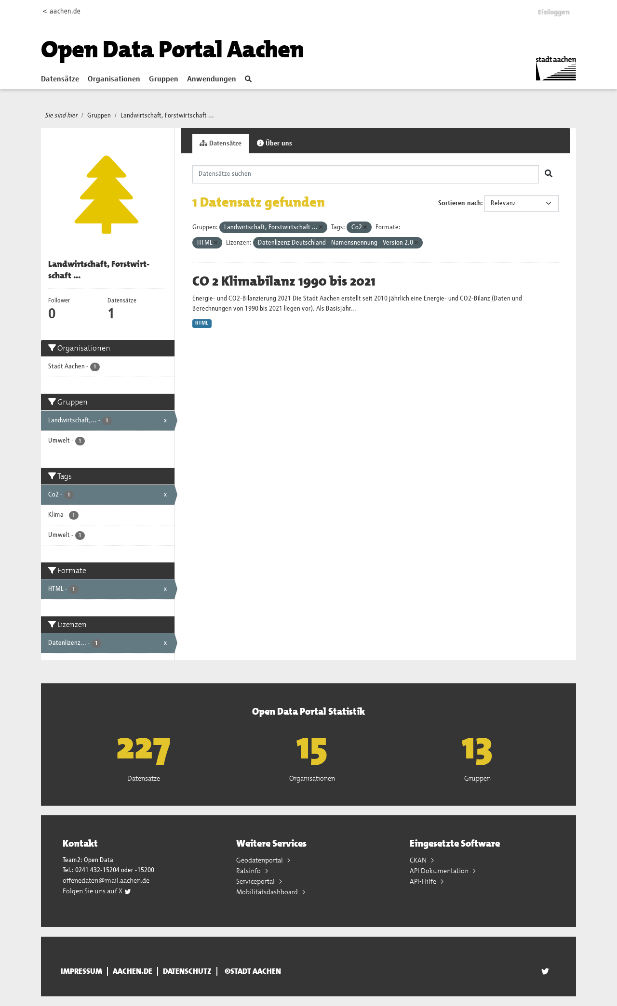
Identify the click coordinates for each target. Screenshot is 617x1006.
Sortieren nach (459, 203)
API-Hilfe (424, 881)
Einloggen (554, 12)
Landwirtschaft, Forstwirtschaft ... (167, 115)
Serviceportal (256, 881)
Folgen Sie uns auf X (93, 891)
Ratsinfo (249, 870)
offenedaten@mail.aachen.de (106, 880)
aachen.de (132, 971)
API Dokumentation (440, 870)
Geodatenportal (260, 860)
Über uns (278, 143)
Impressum (81, 971)
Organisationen (114, 79)
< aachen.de (61, 11)
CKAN (419, 860)
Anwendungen (211, 79)
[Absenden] (548, 174)
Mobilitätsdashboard (267, 892)
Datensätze (60, 79)
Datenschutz (187, 971)
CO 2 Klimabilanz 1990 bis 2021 (284, 281)
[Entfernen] (320, 227)
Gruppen (163, 79)
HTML (201, 323)
